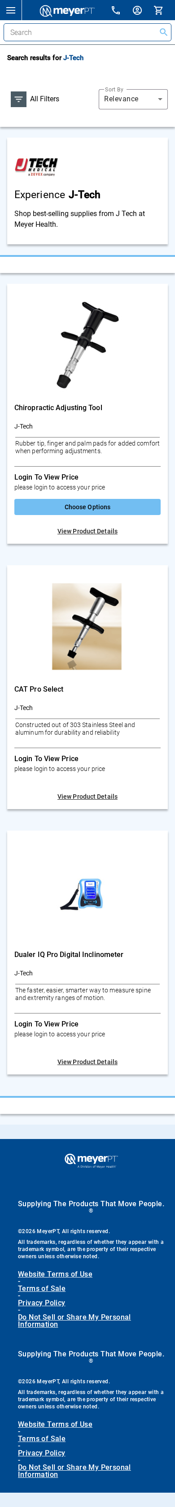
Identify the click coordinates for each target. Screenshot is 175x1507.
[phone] (121, 11)
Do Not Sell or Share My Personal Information (74, 1321)
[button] (10, 9)
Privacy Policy (42, 1303)
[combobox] (133, 99)
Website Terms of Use (55, 1274)
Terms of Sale (42, 1288)
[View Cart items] (164, 9)
